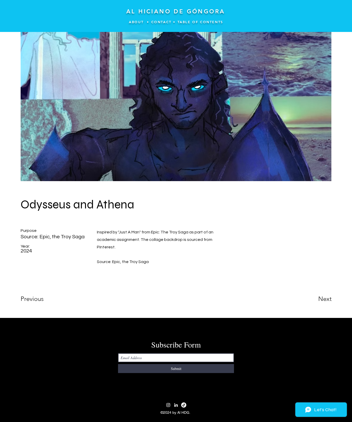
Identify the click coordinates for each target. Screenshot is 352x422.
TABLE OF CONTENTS (200, 22)
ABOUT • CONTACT (150, 22)
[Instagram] (168, 405)
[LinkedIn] (176, 405)
